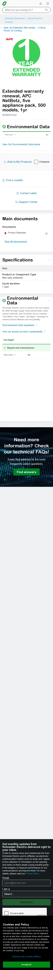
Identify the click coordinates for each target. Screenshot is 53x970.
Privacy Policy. (32, 873)
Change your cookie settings (26, 956)
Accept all (26, 964)
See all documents (16, 241)
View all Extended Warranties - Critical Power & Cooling (24, 29)
